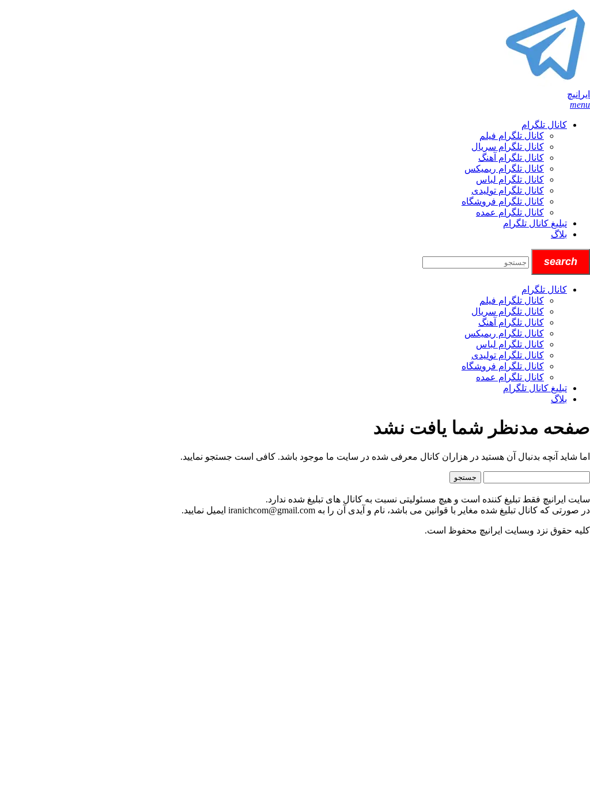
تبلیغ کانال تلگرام (535, 223)
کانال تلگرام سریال (507, 147)
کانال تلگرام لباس (510, 179)
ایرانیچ (578, 94)
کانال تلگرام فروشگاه (503, 201)
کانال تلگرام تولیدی (507, 190)
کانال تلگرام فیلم (511, 136)
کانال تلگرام (544, 125)
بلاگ (559, 234)
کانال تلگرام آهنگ (511, 157)
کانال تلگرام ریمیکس (504, 168)
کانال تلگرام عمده (510, 212)
